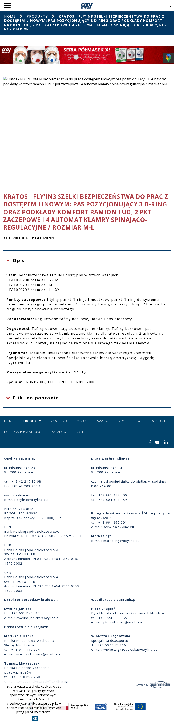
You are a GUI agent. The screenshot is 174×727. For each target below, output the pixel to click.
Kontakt (158, 421)
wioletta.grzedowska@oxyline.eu (130, 649)
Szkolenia (58, 421)
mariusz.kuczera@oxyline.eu (39, 654)
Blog (122, 421)
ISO (139, 421)
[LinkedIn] (166, 442)
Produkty (37, 16)
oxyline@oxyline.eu (32, 499)
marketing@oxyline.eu (121, 540)
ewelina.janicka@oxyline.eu (38, 618)
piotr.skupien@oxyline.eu (124, 622)
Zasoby (102, 421)
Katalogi (59, 432)
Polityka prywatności (23, 432)
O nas (82, 421)
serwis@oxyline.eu (118, 527)
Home (10, 16)
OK (35, 718)
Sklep (81, 432)
